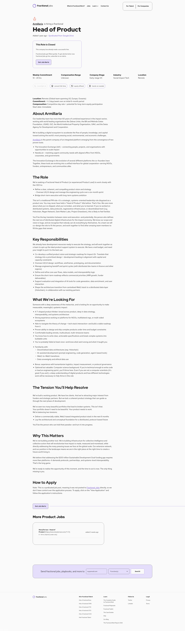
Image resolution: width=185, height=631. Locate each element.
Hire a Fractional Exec (85, 600)
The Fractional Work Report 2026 (113, 623)
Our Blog (106, 619)
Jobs (88, 6)
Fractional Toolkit (108, 609)
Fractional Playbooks (109, 605)
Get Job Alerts (43, 62)
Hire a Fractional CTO (85, 607)
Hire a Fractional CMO (85, 603)
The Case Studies (108, 612)
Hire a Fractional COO (85, 614)
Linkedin (130, 603)
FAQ (104, 616)
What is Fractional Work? (76, 6)
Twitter (130, 600)
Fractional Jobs (93, 487)
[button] (118, 571)
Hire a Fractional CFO (85, 610)
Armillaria (37, 140)
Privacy (148, 600)
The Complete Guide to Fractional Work (109, 601)
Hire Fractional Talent (85, 617)
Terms (148, 603)
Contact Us (105, 6)
